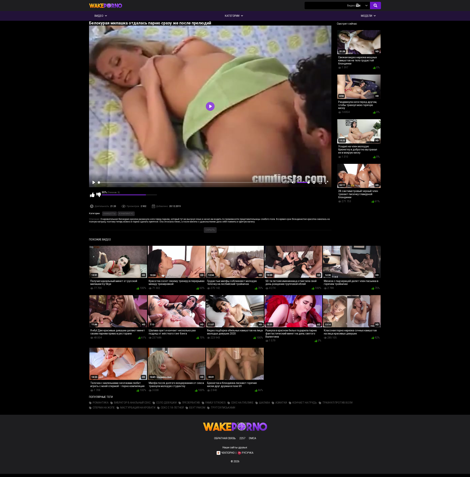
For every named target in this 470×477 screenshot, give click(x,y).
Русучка (247, 452)
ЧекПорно (228, 452)
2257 (242, 438)
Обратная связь (225, 438)
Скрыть (210, 230)
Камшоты (109, 213)
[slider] (189, 182)
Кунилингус (126, 213)
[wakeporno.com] (105, 8)
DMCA (252, 438)
